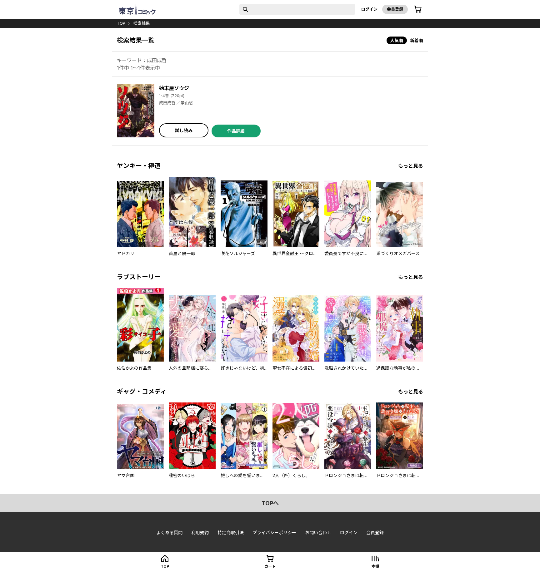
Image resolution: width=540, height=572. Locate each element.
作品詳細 (236, 131)
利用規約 (200, 532)
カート (270, 566)
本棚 (375, 566)
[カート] (418, 9)
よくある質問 (169, 532)
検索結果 (141, 23)
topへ (270, 503)
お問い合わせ (318, 532)
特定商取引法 (231, 532)
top (121, 23)
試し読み (183, 130)
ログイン (369, 9)
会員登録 (395, 9)
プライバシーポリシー (274, 532)
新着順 (416, 40)
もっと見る (410, 166)
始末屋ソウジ (174, 88)
